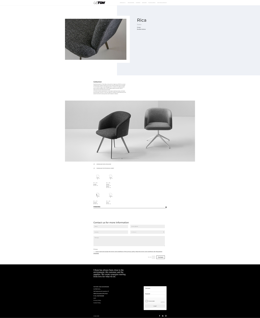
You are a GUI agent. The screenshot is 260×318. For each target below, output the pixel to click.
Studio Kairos (141, 29)
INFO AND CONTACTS (162, 2)
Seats (139, 24)
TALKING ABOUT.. (152, 2)
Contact (160, 257)
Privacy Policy (97, 300)
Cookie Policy (97, 302)
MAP (94, 298)
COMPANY (138, 2)
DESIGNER (144, 2)
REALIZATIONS (131, 2)
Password (147, 293)
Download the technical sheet (105, 168)
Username (147, 288)
